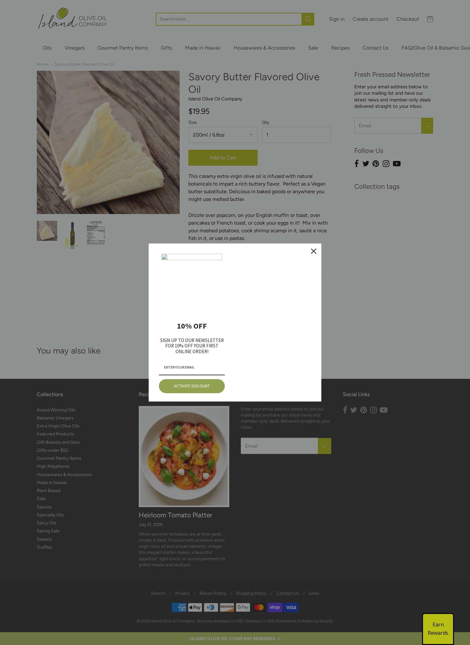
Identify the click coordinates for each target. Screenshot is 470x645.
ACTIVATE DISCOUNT (192, 386)
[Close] (313, 251)
